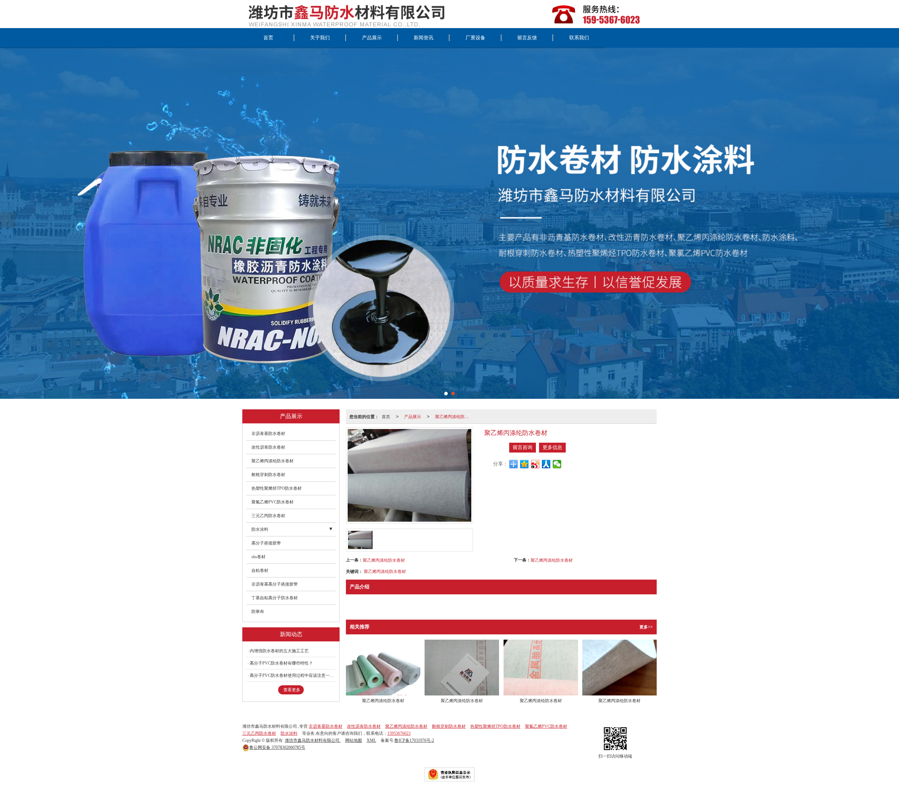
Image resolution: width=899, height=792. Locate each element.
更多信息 (552, 447)
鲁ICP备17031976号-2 (414, 740)
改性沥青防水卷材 (268, 447)
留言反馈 (527, 37)
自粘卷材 (259, 570)
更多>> (646, 627)
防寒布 (257, 611)
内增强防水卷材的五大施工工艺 (279, 650)
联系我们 (579, 37)
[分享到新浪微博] (535, 464)
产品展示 (372, 37)
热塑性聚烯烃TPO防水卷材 (276, 488)
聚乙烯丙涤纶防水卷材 (454, 416)
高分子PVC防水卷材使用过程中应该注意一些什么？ (293, 675)
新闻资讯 (423, 37)
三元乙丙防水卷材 (268, 515)
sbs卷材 (258, 556)
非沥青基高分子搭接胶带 (274, 584)
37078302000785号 (277, 747)
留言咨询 (522, 447)
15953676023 (399, 733)
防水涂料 (259, 529)
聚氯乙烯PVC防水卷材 (272, 502)
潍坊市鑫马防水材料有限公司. (313, 740)
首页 (268, 37)
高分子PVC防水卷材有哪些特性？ (281, 663)
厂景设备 (475, 37)
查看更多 (291, 689)
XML (371, 740)
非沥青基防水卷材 (268, 433)
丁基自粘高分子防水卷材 (274, 597)
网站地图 (353, 740)
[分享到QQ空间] (524, 464)
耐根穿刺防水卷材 (268, 474)
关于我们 (320, 37)
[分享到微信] (557, 464)
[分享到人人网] (546, 464)
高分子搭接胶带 (266, 543)
